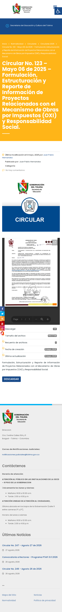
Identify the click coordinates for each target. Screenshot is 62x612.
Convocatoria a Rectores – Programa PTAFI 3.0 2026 (30, 557)
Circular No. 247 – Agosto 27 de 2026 (22, 545)
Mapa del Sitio (9, 595)
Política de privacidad (45, 600)
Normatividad (9, 600)
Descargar (11, 379)
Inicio (4, 44)
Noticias (38, 595)
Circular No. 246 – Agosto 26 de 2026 (22, 568)
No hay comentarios (15, 170)
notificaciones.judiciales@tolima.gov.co (21, 454)
